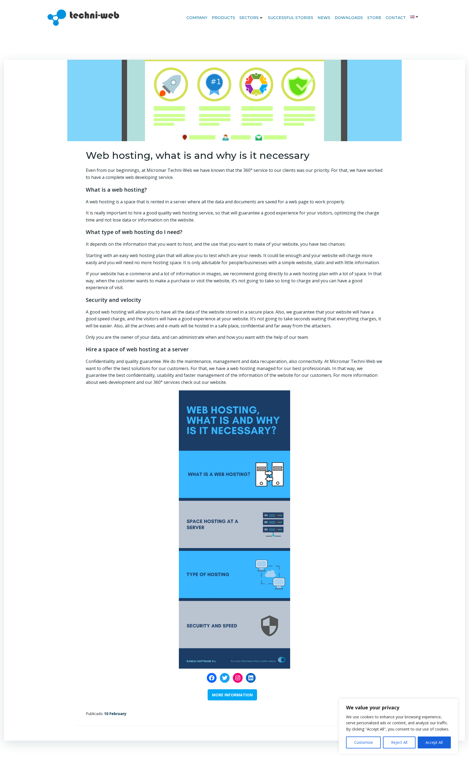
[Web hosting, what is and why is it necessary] (234, 100)
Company (196, 17)
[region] (398, 726)
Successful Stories (290, 17)
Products (223, 17)
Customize (363, 742)
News (324, 17)
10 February (115, 713)
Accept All (434, 742)
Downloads (349, 17)
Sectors (249, 17)
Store (374, 17)
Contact (396, 17)
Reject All (399, 742)
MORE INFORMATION (232, 694)
